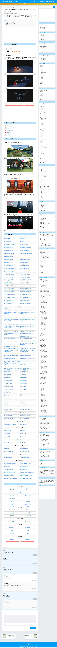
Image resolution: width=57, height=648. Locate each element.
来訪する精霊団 (12, 506)
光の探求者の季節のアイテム (44, 411)
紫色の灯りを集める (6, 404)
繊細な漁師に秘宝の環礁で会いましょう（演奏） (25, 355)
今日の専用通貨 (42, 39)
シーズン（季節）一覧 (42, 47)
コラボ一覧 (41, 51)
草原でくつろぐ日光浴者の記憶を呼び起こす (9, 253)
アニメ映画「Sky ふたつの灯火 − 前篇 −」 (45, 451)
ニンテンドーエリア (43, 139)
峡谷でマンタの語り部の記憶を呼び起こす (9, 279)
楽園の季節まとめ (42, 393)
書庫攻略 (42, 272)
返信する (35, 563)
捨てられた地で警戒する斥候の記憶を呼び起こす (9, 294)
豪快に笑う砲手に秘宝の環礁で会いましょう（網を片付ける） (11, 355)
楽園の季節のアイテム (43, 395)
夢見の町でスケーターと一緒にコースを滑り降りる (10, 463)
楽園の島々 (42, 119)
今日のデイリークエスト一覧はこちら (20, 105)
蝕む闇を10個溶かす (6, 448)
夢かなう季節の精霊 (43, 382)
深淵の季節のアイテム (43, 361)
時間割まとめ (41, 214)
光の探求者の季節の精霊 (44, 412)
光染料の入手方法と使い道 (43, 187)
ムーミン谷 (42, 151)
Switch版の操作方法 (42, 419)
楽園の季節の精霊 (43, 396)
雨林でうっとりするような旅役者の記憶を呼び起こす (10, 271)
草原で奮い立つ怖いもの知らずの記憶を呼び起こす (26, 253)
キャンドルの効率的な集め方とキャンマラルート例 (46, 235)
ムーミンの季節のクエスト (44, 307)
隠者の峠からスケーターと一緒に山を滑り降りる (25, 463)
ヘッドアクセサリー (43, 176)
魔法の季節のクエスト (43, 399)
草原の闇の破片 (43, 204)
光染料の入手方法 (12, 522)
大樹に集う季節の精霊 (43, 377)
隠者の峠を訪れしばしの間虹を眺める (24, 418)
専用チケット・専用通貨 (28, 522)
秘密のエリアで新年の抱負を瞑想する (24, 466)
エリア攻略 (41, 265)
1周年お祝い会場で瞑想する (7, 466)
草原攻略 (42, 267)
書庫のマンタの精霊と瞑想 (23, 389)
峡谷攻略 (42, 270)
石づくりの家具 (42, 185)
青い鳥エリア (43, 128)
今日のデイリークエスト (43, 34)
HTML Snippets (25, 647)
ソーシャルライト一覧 (28, 515)
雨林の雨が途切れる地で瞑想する (8, 380)
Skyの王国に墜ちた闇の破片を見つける (8, 469)
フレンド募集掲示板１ (42, 27)
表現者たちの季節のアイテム (44, 356)
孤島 (40, 113)
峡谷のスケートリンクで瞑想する (8, 383)
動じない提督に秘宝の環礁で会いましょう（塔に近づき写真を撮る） (27, 358)
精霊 (44, 1)
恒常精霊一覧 (28, 501)
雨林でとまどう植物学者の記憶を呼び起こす (25, 259)
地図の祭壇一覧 (12, 515)
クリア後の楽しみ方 (28, 527)
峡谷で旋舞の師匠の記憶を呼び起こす (8, 283)
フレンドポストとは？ (42, 227)
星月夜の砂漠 (42, 152)
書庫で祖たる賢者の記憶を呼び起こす (8, 300)
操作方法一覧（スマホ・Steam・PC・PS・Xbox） (46, 251)
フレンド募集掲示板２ (42, 28)
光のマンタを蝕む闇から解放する (24, 448)
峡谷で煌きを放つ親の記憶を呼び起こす (8, 282)
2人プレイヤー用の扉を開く (43, 440)
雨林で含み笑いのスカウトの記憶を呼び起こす (9, 268)
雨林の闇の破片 (43, 205)
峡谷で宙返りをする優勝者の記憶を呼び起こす (25, 277)
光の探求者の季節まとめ (43, 410)
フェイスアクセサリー (43, 171)
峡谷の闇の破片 (43, 206)
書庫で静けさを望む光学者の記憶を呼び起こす (25, 303)
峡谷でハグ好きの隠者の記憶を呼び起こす (9, 285)
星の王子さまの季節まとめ (43, 368)
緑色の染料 (42, 192)
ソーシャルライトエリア (43, 161)
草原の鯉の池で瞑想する (7, 377)
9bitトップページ (42, 464)
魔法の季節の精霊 (43, 401)
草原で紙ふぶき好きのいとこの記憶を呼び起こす (9, 244)
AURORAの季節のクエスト (44, 346)
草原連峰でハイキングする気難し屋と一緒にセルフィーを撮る (27, 472)
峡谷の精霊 (42, 71)
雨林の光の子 (41, 94)
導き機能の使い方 (42, 226)
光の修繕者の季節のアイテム (44, 284)
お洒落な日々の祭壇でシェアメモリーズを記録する (26, 478)
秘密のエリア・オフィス (44, 147)
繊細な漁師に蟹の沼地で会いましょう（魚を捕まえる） (10, 358)
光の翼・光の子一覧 (12, 509)
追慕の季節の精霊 (43, 344)
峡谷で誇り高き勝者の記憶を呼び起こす (24, 280)
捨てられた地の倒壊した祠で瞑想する (8, 386)
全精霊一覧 (12, 501)
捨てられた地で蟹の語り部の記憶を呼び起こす (9, 291)
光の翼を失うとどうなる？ (43, 262)
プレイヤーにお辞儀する (7, 436)
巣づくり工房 (42, 106)
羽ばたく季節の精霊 (43, 367)
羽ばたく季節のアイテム (44, 366)
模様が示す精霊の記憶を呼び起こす (44, 435)
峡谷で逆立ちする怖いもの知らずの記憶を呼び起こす (10, 277)
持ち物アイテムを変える (23, 442)
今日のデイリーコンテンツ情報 (10, 23)
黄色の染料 (42, 191)
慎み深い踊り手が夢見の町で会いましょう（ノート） (26, 336)
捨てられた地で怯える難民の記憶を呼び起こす (9, 288)
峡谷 (40, 129)
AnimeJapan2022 (42, 452)
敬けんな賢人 (22, 73)
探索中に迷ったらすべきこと (43, 252)
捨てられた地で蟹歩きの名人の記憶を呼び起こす (25, 294)
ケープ (41, 177)
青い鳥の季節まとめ (42, 296)
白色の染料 (42, 197)
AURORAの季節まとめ (43, 345)
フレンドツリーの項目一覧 (43, 218)
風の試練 (42, 388)
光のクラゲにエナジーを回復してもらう (24, 451)
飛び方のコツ (41, 261)
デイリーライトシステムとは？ (44, 238)
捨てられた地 (41, 136)
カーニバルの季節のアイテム (43, 58)
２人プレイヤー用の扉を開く (23, 433)
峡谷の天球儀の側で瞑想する (23, 383)
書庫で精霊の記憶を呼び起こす (23, 241)
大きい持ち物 (42, 180)
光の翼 (47, 1)
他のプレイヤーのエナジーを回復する (44, 443)
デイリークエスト (12, 495)
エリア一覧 (12, 512)
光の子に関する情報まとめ (43, 90)
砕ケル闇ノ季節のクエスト (44, 351)
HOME (29, 643)
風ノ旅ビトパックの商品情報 (43, 428)
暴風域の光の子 (42, 99)
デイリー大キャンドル (28, 495)
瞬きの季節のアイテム (43, 333)
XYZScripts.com (32, 647)
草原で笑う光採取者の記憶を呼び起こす (8, 247)
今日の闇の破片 (42, 35)
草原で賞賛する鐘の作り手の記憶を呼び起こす (25, 247)
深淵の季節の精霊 (43, 362)
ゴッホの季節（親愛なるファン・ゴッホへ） (45, 43)
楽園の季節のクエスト (43, 394)
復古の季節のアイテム (43, 328)
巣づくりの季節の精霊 (43, 319)
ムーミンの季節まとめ (42, 306)
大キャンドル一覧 (28, 509)
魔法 (40, 182)
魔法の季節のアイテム (43, 400)
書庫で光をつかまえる (6, 398)
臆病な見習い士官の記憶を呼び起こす (24, 262)
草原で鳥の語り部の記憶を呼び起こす (24, 250)
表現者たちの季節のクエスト (44, 355)
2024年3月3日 (6, 559)
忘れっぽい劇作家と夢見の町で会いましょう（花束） (26, 338)
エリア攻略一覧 (28, 512)
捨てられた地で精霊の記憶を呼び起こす (8, 241)
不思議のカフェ (43, 108)
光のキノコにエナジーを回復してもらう (8, 451)
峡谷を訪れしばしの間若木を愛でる (8, 409)
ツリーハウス (42, 124)
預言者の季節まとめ (42, 383)
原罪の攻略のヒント (12, 527)
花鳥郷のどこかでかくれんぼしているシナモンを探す (26, 475)
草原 (40, 117)
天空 (40, 158)
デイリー (34, 1)
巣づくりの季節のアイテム (44, 318)
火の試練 (42, 389)
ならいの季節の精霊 (43, 339)
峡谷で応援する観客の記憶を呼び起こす (8, 280)
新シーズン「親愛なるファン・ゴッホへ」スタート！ (28, 3)
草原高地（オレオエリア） (44, 118)
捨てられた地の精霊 (43, 72)
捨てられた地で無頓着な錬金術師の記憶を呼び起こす (26, 297)
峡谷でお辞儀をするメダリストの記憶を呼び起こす (26, 279)
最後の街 (42, 145)
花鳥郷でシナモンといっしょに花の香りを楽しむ (9, 475)
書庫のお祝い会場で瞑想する (7, 392)
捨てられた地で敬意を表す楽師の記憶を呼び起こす (26, 291)
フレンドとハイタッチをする (7, 430)
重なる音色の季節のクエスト (44, 312)
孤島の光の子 (41, 91)
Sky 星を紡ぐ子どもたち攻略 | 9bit (11, 1)
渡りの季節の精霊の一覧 (44, 290)
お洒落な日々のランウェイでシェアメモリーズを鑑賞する (10, 478)
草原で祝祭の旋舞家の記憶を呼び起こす (8, 250)
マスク (41, 170)
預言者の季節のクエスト (44, 384)
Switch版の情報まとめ (43, 418)
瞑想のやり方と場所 (42, 434)
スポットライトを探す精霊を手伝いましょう (25, 457)
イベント (41, 1)
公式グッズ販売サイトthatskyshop (44, 455)
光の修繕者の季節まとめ (43, 281)
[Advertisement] (20, 35)
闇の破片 (37, 1)
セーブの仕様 (41, 253)
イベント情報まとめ (20, 492)
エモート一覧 (12, 510)
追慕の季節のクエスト (43, 341)
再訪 (50, 1)
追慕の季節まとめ (42, 340)
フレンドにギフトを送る (7, 433)
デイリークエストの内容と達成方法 (11, 22)
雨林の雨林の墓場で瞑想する (23, 380)
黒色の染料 (42, 198)
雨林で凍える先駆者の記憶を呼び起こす (8, 259)
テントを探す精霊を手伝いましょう (8, 457)
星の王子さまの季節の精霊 (44, 372)
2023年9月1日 (7, 576)
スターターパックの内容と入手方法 (44, 423)
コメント (5, 614)
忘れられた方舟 (43, 140)
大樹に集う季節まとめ (42, 373)
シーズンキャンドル (28, 497)
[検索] (54, 7)
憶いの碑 (42, 153)
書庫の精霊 (42, 73)
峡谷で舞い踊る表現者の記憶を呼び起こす (25, 283)
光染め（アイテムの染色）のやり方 (44, 186)
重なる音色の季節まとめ (43, 311)
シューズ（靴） (43, 169)
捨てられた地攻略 (43, 271)
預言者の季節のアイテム (44, 390)
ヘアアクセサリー (43, 175)
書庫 (40, 142)
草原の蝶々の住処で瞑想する (7, 374)
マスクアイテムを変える (7, 442)
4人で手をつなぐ (22, 436)
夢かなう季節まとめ (42, 378)
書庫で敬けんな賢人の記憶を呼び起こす (8, 303)
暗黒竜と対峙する (42, 436)
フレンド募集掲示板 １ (12, 539)
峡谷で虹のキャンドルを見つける (8, 415)
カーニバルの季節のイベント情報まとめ (45, 55)
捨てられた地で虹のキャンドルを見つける (25, 415)
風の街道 (42, 123)
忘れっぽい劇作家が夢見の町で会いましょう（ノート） (10, 338)
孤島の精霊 (42, 67)
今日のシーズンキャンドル (43, 36)
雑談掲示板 (41, 24)
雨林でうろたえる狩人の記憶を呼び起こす (25, 265)
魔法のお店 (42, 141)
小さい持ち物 (42, 181)
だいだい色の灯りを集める (23, 404)
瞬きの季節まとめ (42, 330)
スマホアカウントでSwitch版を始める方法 (45, 422)
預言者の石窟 (42, 114)
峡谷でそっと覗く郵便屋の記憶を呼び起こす (25, 282)
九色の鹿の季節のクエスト (44, 322)
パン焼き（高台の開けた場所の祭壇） (45, 243)
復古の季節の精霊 (43, 329)
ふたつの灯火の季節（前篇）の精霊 (45, 295)
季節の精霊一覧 (12, 503)
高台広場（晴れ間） (43, 125)
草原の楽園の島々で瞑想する (23, 377)
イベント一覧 (28, 513)
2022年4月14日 (7, 602)
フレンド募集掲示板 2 (28, 539)
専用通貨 (52, 1)
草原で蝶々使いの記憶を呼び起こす (24, 244)
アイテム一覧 (28, 510)
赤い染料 (42, 190)
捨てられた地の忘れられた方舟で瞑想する (9, 389)
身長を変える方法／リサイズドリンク (44, 223)
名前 (4, 624)
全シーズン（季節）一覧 (43, 279)
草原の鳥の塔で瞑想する (23, 374)
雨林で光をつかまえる (22, 395)
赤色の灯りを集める (6, 401)
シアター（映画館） (43, 112)
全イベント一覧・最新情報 (43, 46)
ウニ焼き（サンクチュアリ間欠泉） (45, 244)
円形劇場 (42, 135)
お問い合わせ (25, 644)
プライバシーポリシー (42, 463)
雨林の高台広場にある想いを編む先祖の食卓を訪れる (10, 424)
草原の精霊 (42, 77)
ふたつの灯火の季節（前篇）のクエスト (46, 292)
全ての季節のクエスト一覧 (44, 280)
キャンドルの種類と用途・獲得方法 (44, 257)
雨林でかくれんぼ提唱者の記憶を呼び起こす (9, 265)
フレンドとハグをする (22, 430)
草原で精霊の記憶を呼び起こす (23, 238)
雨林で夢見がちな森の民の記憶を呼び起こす (25, 268)
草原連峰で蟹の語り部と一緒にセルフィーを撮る (9, 472)
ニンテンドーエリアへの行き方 (44, 424)
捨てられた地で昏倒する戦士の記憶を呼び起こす (25, 288)
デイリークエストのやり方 (9, 24)
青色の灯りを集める (22, 401)
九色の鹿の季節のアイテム (44, 323)
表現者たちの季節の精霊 (44, 357)
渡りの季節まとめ (42, 286)
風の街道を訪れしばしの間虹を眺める (8, 418)
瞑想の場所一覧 (42, 219)
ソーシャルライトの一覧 (43, 240)
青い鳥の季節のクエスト (44, 297)
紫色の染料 (42, 196)
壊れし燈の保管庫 (43, 146)
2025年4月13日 (8, 584)
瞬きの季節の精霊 (43, 334)
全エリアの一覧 (42, 103)
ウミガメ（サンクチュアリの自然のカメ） (46, 245)
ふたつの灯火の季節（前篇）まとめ (44, 291)
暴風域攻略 (42, 273)
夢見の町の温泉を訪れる (23, 424)
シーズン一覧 (12, 489)
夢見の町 (42, 130)
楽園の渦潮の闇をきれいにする (23, 469)
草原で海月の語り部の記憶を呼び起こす (8, 256)
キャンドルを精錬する (42, 445)
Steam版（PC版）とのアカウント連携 (45, 427)
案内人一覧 (41, 83)
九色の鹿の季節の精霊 (43, 324)
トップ (31, 1)
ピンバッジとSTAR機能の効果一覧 (44, 456)
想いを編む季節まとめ (42, 406)
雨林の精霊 (42, 70)
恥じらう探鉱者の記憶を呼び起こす (8, 262)
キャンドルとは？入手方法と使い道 (44, 234)
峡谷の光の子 (41, 95)
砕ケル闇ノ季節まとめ (42, 350)
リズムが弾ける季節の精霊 (44, 405)
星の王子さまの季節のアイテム (45, 371)
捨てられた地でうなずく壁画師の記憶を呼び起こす (10, 297)
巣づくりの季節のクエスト (44, 317)
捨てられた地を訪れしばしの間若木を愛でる (25, 409)
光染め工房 (42, 107)
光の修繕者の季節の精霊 (44, 285)
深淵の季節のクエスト (43, 360)
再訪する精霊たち (12, 504)
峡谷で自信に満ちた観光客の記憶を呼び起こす (9, 274)
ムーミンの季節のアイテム (44, 308)
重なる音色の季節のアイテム (44, 313)
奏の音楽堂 (42, 134)
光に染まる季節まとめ (42, 301)
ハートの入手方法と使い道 (43, 256)
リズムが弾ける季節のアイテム (45, 404)
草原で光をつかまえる (6, 395)
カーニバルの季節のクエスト (43, 59)
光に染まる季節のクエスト (44, 302)
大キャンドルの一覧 (42, 239)
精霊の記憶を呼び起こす (7, 238)
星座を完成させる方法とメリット (44, 260)
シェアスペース (42, 162)
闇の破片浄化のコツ (42, 210)
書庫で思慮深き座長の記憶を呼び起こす (24, 300)
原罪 (40, 157)
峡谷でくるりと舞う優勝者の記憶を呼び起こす (25, 274)
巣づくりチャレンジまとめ (43, 228)
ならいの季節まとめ (42, 335)
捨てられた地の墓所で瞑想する (23, 386)
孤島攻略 (42, 266)
